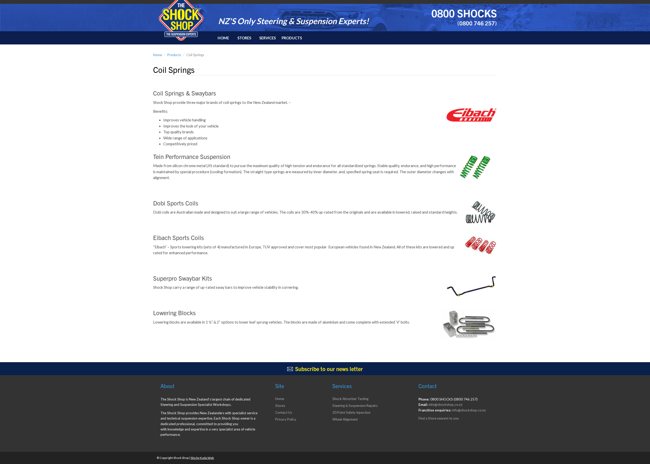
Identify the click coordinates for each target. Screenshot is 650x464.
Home (223, 38)
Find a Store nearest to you (438, 418)
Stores (244, 38)
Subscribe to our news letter (329, 368)
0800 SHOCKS (464, 13)
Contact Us (283, 412)
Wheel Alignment (345, 419)
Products (292, 38)
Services (267, 38)
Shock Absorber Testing (350, 399)
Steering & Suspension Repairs (355, 406)
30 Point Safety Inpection (351, 412)
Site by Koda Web (202, 458)
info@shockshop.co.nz (445, 405)
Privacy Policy (285, 419)
